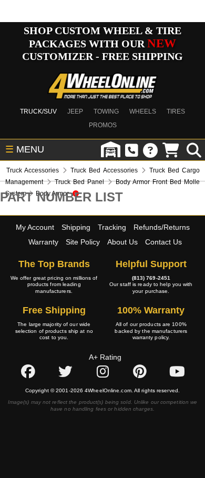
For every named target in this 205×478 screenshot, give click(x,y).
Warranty (43, 242)
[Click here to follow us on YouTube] (177, 371)
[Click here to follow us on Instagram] (102, 371)
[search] (194, 150)
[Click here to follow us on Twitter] (65, 371)
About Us (122, 242)
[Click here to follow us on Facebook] (27, 371)
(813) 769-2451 (151, 278)
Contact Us (163, 242)
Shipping (76, 227)
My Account (35, 227)
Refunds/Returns (162, 227)
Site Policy (83, 242)
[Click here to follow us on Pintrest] (139, 371)
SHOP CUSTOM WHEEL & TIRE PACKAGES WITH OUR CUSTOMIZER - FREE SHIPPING (102, 43)
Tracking (112, 227)
